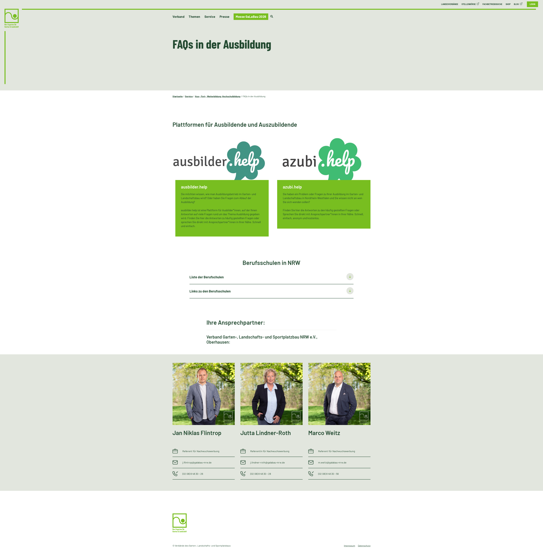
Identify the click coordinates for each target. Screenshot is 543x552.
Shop (508, 4)
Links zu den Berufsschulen (210, 291)
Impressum (349, 545)
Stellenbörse (469, 4)
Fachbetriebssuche (492, 4)
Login (532, 4)
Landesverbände (449, 4)
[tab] (271, 277)
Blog (516, 4)
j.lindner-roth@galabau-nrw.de (267, 462)
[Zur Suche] (271, 16)
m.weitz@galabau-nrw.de (332, 462)
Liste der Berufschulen (206, 277)
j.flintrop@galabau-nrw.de (197, 462)
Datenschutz (364, 545)
